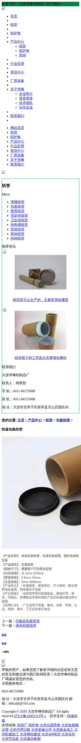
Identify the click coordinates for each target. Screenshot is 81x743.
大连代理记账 (20, 729)
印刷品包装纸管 (28, 621)
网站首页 (17, 128)
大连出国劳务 (50, 725)
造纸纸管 (17, 229)
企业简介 (26, 94)
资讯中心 (17, 72)
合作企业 (26, 107)
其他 (22, 55)
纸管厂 (22, 725)
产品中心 (17, 41)
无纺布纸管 (19, 215)
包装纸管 (17, 206)
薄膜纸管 (17, 202)
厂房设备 (17, 81)
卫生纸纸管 (19, 220)
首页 (13, 16)
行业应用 (17, 64)
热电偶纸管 (19, 225)
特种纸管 (17, 238)
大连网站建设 (30, 734)
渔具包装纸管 (26, 625)
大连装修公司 (41, 729)
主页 (20, 420)
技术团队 (26, 103)
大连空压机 (10, 739)
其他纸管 (17, 234)
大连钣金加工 (63, 729)
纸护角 (15, 33)
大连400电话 (50, 734)
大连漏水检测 (30, 739)
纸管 (13, 24)
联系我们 (17, 116)
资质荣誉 (26, 98)
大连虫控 (68, 734)
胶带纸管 (17, 211)
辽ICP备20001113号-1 (30, 716)
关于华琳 (17, 89)
